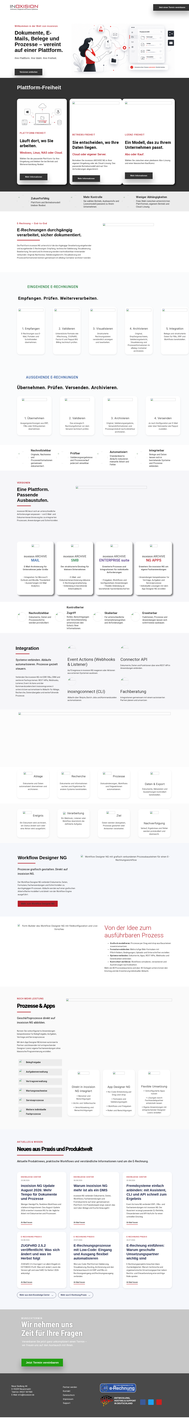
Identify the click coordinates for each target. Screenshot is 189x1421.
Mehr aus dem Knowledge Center (35, 1295)
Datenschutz (69, 1395)
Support (66, 1403)
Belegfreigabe (33, 1062)
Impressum (68, 1399)
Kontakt (66, 1391)
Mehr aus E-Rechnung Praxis (74, 1295)
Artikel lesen (26, 1222)
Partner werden (70, 1387)
